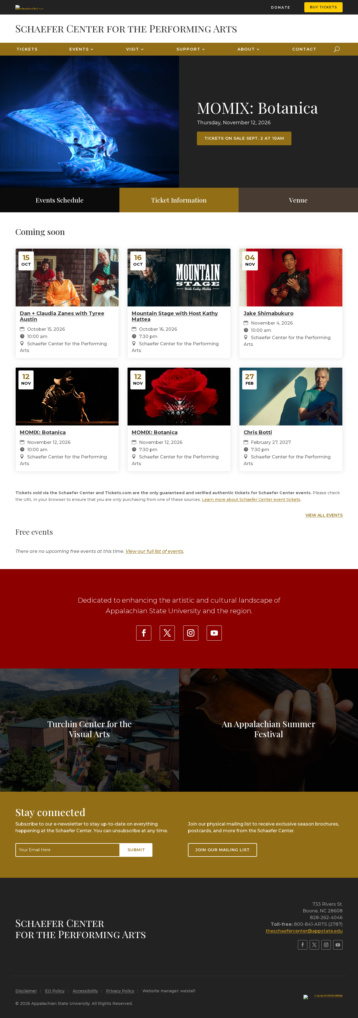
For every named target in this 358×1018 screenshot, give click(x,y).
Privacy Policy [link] (120, 990)
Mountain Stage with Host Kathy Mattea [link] (175, 316)
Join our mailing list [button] (223, 849)
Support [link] (188, 49)
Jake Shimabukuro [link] (268, 313)
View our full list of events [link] (154, 551)
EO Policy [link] (55, 990)
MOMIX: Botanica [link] (257, 107)
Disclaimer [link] (26, 990)
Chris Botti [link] (258, 432)
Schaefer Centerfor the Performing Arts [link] (80, 928)
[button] (352, 977)
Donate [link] (280, 7)
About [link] (246, 49)
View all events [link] (324, 515)
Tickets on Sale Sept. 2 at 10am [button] (244, 138)
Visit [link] (132, 49)
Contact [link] (304, 49)
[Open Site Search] (337, 49)
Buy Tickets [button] (323, 7)
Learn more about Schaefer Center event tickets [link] (251, 499)
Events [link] (79, 49)
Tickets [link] (27, 49)
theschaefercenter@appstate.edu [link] (304, 931)
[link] (29, 7)
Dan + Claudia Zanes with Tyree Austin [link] (62, 316)
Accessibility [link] (85, 990)
